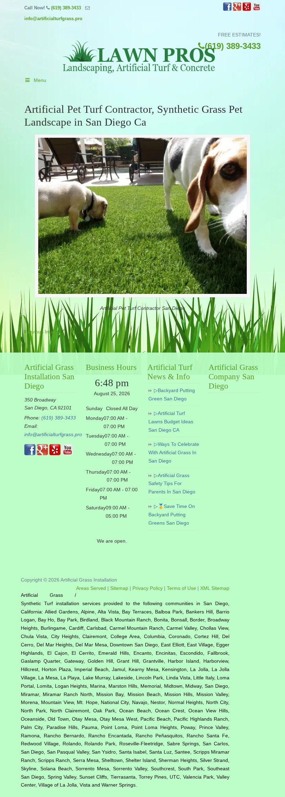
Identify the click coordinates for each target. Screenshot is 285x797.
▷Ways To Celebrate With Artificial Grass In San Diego (173, 452)
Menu (40, 80)
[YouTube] (256, 9)
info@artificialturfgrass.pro (53, 18)
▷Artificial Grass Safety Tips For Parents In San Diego (171, 484)
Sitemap (119, 588)
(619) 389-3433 (66, 7)
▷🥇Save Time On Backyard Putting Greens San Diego (171, 514)
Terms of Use (181, 588)
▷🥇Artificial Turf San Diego (139, 54)
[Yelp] (247, 9)
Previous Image (41, 331)
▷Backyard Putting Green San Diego (171, 394)
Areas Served (91, 588)
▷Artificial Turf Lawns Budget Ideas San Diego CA (170, 421)
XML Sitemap (214, 588)
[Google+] (237, 9)
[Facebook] (227, 9)
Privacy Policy (147, 588)
